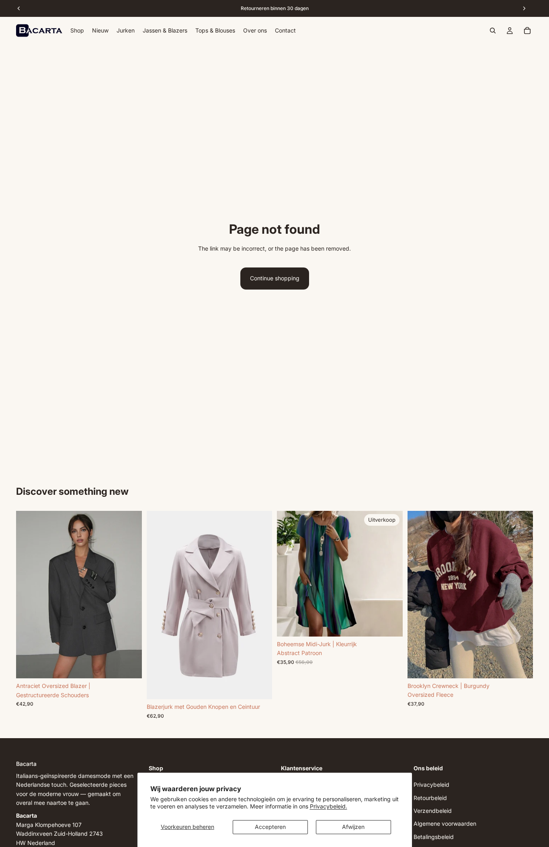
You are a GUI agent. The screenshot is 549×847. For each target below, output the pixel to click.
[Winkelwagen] (527, 30)
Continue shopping (274, 278)
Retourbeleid (430, 797)
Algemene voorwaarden (445, 823)
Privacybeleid (431, 784)
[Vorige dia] (28, 595)
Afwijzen (353, 826)
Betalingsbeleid (434, 836)
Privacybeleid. (328, 806)
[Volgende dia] (130, 595)
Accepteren (270, 826)
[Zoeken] (493, 30)
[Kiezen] (129, 666)
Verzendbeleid (433, 810)
